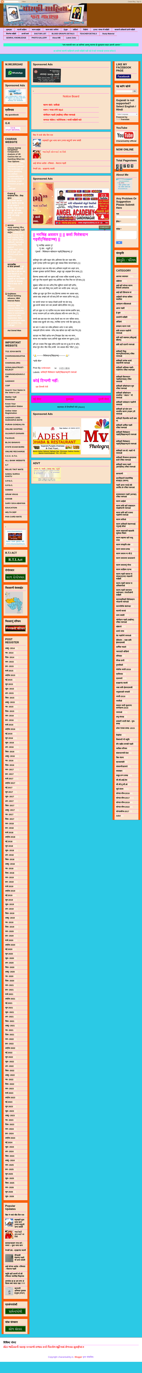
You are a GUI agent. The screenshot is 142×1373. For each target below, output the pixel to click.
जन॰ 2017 (9, 769)
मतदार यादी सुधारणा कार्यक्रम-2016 (124, 706)
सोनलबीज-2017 (122, 811)
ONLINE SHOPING (14, 429)
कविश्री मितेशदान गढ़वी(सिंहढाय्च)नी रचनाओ (126, 442)
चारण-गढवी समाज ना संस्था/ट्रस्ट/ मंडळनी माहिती (124, 576)
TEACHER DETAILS (88, 34)
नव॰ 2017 (9, 814)
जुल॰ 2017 (9, 796)
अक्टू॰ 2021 (10, 1026)
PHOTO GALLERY (39, 38)
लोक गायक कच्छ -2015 (125, 728)
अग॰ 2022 (9, 1066)
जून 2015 (9, 684)
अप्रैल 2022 (10, 1048)
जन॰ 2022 (9, 1039)
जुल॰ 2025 (9, 1178)
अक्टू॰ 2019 (10, 918)
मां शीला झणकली (14, 266)
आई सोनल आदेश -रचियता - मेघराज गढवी (49, 163)
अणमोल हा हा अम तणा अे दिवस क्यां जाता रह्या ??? (15, 1282)
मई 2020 (8, 949)
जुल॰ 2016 (9, 743)
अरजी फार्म (25, 34)
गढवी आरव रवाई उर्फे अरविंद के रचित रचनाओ (125, 486)
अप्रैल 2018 (10, 837)
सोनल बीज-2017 (123, 798)
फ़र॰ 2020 (9, 936)
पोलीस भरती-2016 (123, 669)
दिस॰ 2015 (9, 711)
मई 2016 (8, 734)
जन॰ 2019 (9, 877)
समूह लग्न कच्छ (122, 775)
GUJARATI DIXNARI (14, 433)
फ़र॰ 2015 (9, 666)
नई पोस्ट (37, 399)
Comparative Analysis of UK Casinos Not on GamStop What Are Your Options (16, 157)
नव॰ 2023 (9, 1120)
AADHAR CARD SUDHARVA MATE (13, 419)
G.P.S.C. (9, 485)
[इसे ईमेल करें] (60, 368)
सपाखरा (119, 771)
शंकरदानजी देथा (122, 753)
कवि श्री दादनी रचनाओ (125, 344)
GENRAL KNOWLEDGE (16, 38)
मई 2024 (8, 1142)
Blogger (78, 1357)
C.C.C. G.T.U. (11, 456)
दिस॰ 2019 (9, 927)
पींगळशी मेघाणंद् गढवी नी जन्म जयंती (20, 1257)
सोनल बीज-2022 (123, 807)
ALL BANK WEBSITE (15, 460)
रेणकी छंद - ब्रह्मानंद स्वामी (44, 168)
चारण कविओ (121, 519)
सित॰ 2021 (9, 1021)
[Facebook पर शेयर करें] (66, 368)
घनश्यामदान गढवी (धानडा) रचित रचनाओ (126, 495)
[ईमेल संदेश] (55, 368)
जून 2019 (9, 900)
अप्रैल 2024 (10, 1138)
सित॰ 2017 (9, 805)
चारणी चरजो (121, 611)
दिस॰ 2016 (9, 765)
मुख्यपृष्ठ (9, 30)
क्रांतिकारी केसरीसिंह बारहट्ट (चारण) (124, 479)
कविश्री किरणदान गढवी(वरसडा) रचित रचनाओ (123, 379)
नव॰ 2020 (9, 976)
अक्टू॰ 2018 (10, 864)
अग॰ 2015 (9, 693)
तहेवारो (119, 626)
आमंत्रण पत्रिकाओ (123, 304)
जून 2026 (9, 1192)
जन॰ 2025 (9, 1165)
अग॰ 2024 (9, 1151)
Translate (125, 119)
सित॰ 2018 (9, 859)
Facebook (10, 438)
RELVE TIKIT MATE (14, 469)
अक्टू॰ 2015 (10, 702)
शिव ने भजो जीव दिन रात (43, 135)
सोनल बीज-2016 (123, 793)
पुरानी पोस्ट (103, 399)
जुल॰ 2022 (9, 1061)
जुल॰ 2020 (9, 958)
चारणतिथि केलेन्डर (123, 606)
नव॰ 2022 (9, 1079)
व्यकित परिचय (121, 748)
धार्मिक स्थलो (121, 647)
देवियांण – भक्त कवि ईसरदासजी (123, 641)
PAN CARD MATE (13, 517)
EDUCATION (11, 508)
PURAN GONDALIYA (15, 424)
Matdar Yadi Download (10, 398)
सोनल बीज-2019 (123, 802)
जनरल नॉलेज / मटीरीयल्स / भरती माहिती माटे (62, 104)
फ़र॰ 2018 (9, 828)
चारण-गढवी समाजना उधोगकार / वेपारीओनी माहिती (124, 592)
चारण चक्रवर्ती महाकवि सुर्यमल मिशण (125, 532)
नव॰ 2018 (9, 868)
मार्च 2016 (9, 725)
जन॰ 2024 (9, 1129)
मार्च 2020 (9, 940)
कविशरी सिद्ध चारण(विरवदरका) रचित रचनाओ (125, 353)
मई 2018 (8, 841)
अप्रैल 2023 (10, 1097)
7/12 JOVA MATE (13, 351)
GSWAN (9, 490)
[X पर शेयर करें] (64, 368)
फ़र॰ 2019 (9, 882)
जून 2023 (9, 1106)
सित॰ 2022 (9, 1070)
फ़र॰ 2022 (9, 1044)
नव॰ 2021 (9, 1030)
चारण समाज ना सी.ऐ (124, 553)
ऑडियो (75, 30)
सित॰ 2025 (9, 1183)
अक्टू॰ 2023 (10, 1115)
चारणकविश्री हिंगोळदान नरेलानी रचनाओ (125, 600)
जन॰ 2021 (9, 985)
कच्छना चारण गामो (123, 326)
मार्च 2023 (9, 1093)
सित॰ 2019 (9, 913)
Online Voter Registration (11, 412)
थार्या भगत (120, 631)
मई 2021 (8, 1003)
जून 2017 (9, 792)
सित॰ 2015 (9, 698)
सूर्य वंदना (119, 789)
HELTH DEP (10, 512)
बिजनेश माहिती (11, 34)
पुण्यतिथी (119, 665)
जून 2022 (9, 1057)
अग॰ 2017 (9, 801)
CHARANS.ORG (12, 363)
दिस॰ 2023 (9, 1124)
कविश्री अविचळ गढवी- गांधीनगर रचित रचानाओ (125, 368)
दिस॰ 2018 (9, 873)
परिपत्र (119, 656)
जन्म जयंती (120, 615)
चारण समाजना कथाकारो (125, 558)
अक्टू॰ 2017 (10, 810)
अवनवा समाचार (122, 276)
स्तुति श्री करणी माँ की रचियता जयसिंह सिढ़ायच (14, 1275)
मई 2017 (8, 787)
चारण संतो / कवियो (52, 30)
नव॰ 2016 (9, 760)
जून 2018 (9, 846)
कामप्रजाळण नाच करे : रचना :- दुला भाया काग (14, 1244)
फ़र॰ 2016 (9, 720)
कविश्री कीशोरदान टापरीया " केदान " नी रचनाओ (124, 395)
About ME (56, 38)
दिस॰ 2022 (9, 1084)
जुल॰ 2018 (9, 850)
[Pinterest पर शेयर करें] (69, 368)
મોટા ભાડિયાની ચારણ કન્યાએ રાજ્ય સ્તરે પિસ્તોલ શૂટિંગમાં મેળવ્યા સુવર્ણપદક (43, 1346)
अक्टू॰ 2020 (10, 972)
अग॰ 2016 (9, 747)
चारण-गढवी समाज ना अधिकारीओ (124, 584)
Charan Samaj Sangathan (14, 149)
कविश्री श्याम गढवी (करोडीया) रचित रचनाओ (125, 465)
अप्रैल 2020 (10, 945)
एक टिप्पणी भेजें (42, 387)
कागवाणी (119, 474)
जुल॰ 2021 (9, 1012)
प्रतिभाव (119, 674)
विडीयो (85, 30)
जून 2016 (9, 738)
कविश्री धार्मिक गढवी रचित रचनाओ (124, 426)
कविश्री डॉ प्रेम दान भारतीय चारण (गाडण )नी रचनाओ (125, 411)
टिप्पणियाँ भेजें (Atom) (76, 407)
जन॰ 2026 (9, 1187)
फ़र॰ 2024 (9, 1133)
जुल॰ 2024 (9, 1147)
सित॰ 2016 (9, 752)
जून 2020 (9, 954)
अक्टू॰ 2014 (10, 648)
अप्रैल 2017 (10, 783)
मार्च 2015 (9, 671)
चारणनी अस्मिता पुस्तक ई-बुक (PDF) (20, 1290)
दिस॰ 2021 (9, 1034)
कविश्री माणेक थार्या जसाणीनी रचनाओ (124, 362)
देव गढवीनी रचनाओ (123, 635)
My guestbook (12, 115)
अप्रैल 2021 (10, 999)
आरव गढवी (120, 308)
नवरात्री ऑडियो (122, 651)
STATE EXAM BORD (14, 447)
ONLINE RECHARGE (15, 451)
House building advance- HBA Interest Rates (14, 298)
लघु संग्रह (120, 717)
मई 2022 (8, 1053)
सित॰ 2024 (9, 1156)
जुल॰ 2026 (9, 1196)
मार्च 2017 (9, 779)
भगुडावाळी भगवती (123, 692)
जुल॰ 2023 (9, 1111)
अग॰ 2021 (9, 1017)
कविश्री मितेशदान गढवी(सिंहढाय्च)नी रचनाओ (59, 372)
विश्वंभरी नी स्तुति (122, 739)
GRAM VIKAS (11, 494)
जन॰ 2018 (9, 823)
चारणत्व (11, 225)
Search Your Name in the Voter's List (15, 391)
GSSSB (8, 499)
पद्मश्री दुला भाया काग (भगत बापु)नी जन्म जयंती (61, 140)
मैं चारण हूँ (11, 194)
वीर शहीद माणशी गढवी (124, 744)
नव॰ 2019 (9, 922)
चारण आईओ (36, 30)
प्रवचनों (119, 678)
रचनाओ (119, 712)
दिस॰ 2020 (9, 981)
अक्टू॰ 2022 (10, 1075)
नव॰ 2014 (9, 653)
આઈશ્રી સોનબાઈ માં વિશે (54, 152)
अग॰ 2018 (9, 855)
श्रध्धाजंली (120, 762)
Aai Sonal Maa (14, 330)
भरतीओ (119, 701)
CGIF (7, 385)
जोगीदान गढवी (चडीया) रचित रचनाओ (125, 621)
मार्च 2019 (9, 886)
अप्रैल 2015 (10, 675)
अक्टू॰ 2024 (10, 1160)
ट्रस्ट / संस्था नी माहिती (101, 30)
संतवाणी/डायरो (122, 766)
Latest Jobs (71, 38)
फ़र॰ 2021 (9, 990)
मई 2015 (8, 680)
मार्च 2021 (9, 994)
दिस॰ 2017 (9, 819)
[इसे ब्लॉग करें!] (62, 368)
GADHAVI (9, 381)
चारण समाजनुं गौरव (123, 565)
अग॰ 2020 (9, 963)
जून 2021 (9, 1008)
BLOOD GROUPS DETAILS (63, 34)
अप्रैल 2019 (10, 891)
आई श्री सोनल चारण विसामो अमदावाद (124, 286)
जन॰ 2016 (9, 716)
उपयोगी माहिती (121, 317)
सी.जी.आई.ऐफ (121, 780)
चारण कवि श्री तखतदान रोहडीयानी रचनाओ (125, 507)
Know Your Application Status (14, 405)
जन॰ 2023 (9, 1088)
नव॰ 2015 (9, 707)
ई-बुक (66, 30)
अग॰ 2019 (9, 909)
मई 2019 (8, 895)
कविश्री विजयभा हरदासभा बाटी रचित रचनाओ (126, 458)
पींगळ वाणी (120, 660)
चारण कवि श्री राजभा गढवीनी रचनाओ (124, 513)
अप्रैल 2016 (10, 729)
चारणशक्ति (12, 264)
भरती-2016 (120, 696)
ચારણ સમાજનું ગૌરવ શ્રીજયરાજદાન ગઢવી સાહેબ (16, 229)
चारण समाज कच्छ (123, 549)
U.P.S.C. (9, 481)
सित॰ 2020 (9, 967)
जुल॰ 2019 (9, 904)
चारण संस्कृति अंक (123, 544)
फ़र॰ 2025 (9, 1169)
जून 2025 (9, 1174)
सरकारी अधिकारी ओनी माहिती (125, 30)
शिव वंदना (120, 757)
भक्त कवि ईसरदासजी (124, 687)
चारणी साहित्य (22, 30)
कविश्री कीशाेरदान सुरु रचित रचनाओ (125, 387)
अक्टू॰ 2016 (10, 756)
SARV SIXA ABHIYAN (15, 503)
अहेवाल (119, 281)
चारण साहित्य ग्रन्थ (123, 569)
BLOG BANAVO (12, 442)
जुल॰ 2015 (9, 689)
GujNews (12, 294)
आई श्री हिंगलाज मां (123, 292)
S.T (6, 465)
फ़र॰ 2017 (9, 774)
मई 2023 (8, 1102)
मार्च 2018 (9, 832)
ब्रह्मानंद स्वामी (122, 683)
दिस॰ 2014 (9, 657)
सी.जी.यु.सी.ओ (121, 784)
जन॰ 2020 (9, 931)
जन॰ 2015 (9, 662)
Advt (118, 816)
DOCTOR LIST (40, 34)
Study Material (108, 34)
